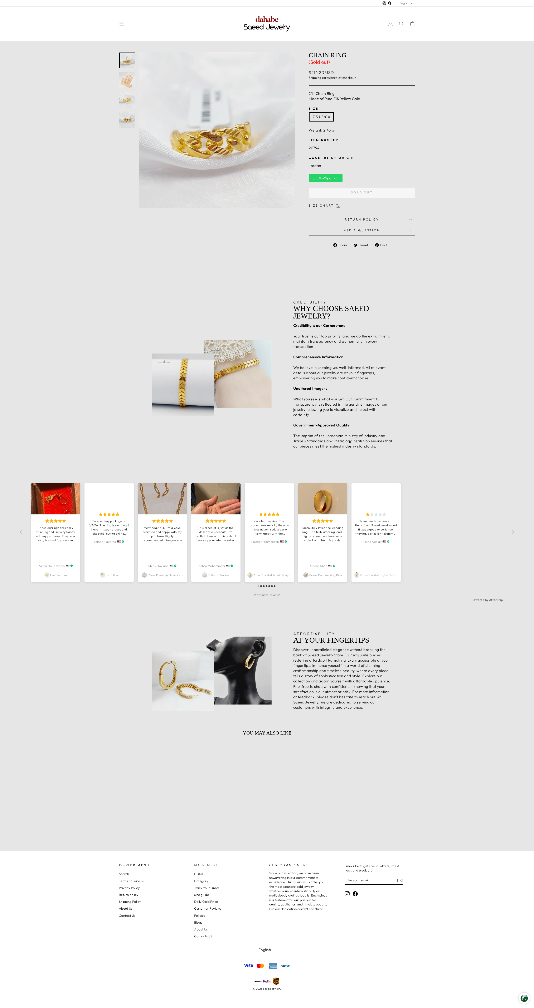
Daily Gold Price (206, 902)
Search (124, 874)
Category (201, 881)
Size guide (201, 895)
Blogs (198, 922)
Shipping (315, 78)
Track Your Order (206, 888)
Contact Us (127, 916)
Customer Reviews (207, 908)
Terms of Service (131, 881)
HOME (199, 874)
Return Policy (362, 219)
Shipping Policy (130, 902)
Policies (199, 916)
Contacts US (203, 936)
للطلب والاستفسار (325, 178)
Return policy (129, 895)
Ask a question (362, 230)
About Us (125, 908)
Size (314, 108)
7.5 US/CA (321, 116)
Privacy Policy (129, 888)
